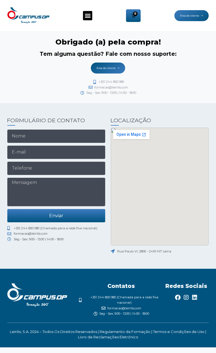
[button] (87, 15)
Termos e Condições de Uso (178, 331)
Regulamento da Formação (125, 331)
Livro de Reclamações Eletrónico (108, 337)
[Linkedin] (194, 297)
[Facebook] (178, 297)
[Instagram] (186, 297)
